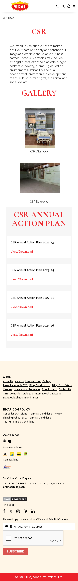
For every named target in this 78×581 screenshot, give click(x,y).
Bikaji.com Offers (62, 385)
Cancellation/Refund (15, 413)
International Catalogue (48, 393)
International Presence (27, 389)
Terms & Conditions (40, 413)
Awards (19, 381)
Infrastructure (33, 381)
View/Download (22, 251)
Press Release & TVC (15, 385)
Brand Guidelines (13, 397)
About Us (8, 381)
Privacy (58, 413)
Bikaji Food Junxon (39, 385)
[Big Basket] (26, 454)
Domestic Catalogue (21, 393)
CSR (11, 18)
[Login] (68, 6)
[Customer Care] (57, 6)
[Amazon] (5, 454)
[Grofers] (19, 454)
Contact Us (65, 389)
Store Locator (49, 389)
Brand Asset (31, 397)
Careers (7, 389)
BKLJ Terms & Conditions (36, 417)
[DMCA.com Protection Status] (15, 499)
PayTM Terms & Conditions (18, 421)
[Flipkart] (12, 454)
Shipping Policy (11, 417)
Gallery (46, 381)
